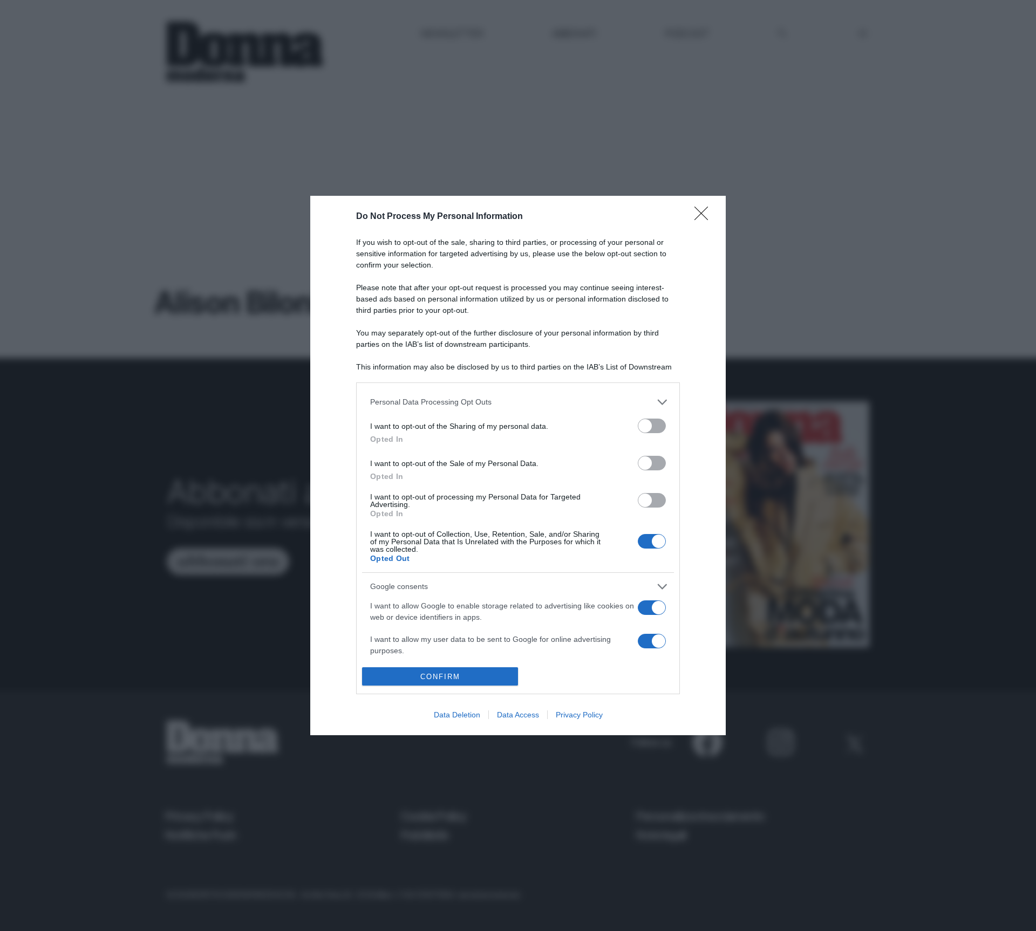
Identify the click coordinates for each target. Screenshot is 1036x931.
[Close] (704, 217)
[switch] (652, 426)
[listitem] (518, 402)
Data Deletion (457, 714)
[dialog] (518, 466)
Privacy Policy (579, 714)
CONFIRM (440, 677)
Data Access (518, 714)
